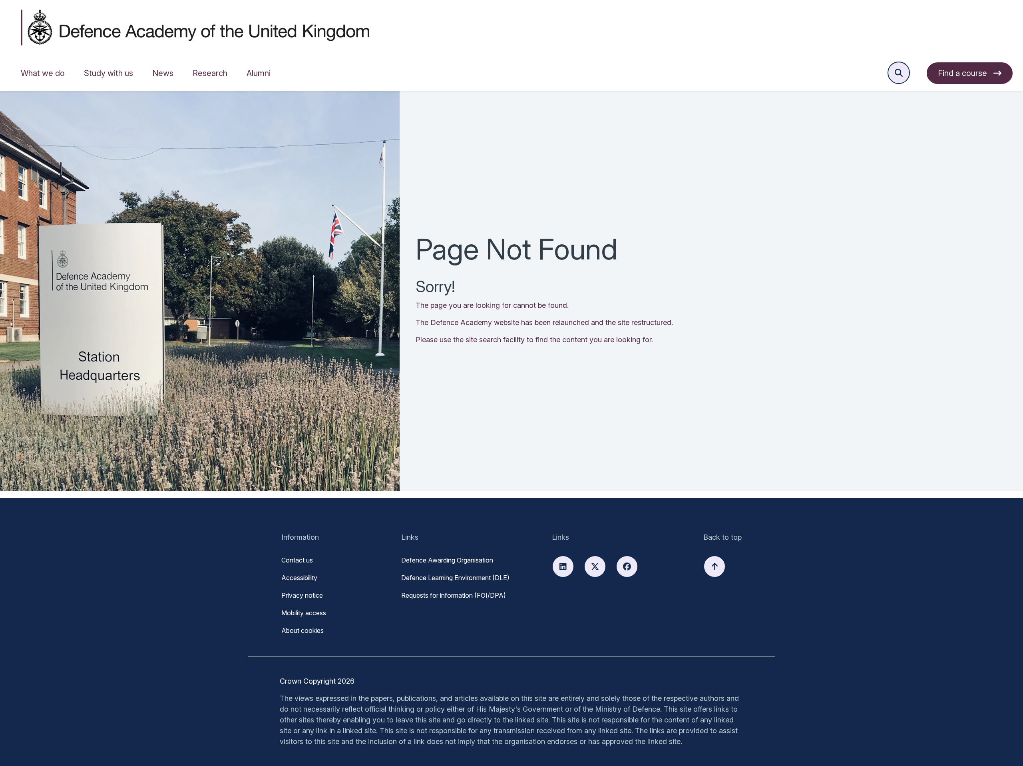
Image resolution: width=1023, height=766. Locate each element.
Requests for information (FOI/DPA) (453, 595)
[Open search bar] (899, 73)
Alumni (259, 73)
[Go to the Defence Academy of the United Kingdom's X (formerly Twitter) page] (595, 566)
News (162, 73)
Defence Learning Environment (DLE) (455, 578)
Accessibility (299, 578)
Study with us (108, 73)
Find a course (962, 73)
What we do (43, 73)
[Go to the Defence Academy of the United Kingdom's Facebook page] (627, 566)
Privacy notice (302, 595)
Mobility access (303, 613)
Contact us (297, 560)
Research (210, 73)
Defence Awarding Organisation (447, 560)
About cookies (302, 630)
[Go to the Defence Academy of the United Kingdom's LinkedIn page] (563, 566)
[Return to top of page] (714, 566)
